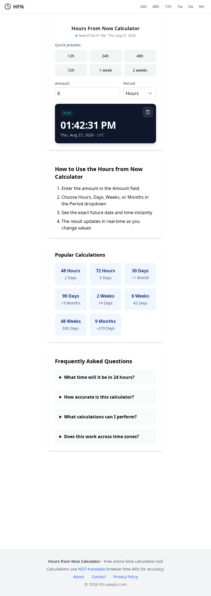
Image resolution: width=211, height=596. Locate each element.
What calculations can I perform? (100, 417)
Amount (62, 83)
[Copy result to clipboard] (148, 112)
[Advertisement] (105, 506)
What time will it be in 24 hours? (99, 377)
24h (143, 6)
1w (179, 6)
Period (129, 83)
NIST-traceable (91, 569)
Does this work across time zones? (101, 436)
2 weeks (140, 70)
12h (71, 55)
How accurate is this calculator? (99, 397)
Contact (99, 576)
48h (155, 6)
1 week (105, 70)
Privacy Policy (125, 576)
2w (190, 6)
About (78, 576)
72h (168, 6)
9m (201, 6)
